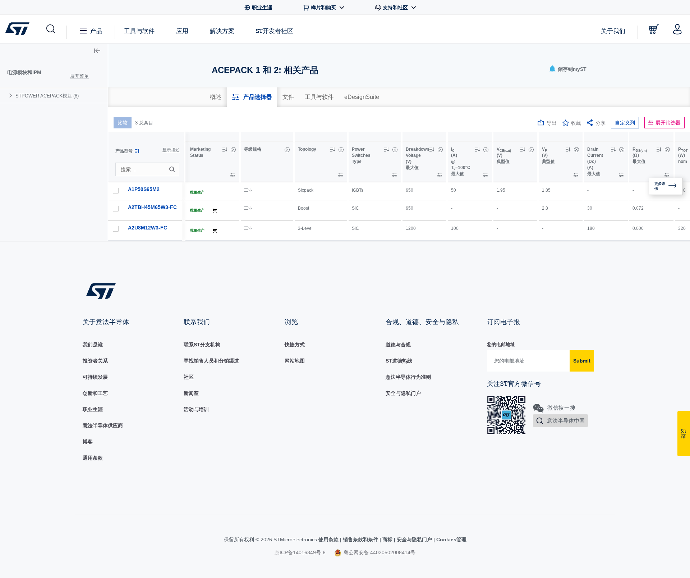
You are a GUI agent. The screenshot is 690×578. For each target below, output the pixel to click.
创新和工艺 (95, 393)
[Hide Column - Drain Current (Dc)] (621, 149)
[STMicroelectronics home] (18, 28)
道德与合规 (398, 344)
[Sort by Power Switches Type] (386, 149)
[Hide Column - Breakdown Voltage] (440, 149)
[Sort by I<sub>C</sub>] (477, 149)
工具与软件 (139, 31)
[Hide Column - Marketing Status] (233, 149)
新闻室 (191, 393)
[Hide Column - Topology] (341, 149)
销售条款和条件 (360, 539)
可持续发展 (95, 377)
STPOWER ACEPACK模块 (47, 96)
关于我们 (613, 31)
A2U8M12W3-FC (147, 228)
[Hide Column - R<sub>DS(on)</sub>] (667, 149)
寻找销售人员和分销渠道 (211, 361)
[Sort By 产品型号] (137, 151)
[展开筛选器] (233, 175)
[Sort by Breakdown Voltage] (431, 149)
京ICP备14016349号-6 (300, 552)
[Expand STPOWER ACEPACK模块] (11, 95)
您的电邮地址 (501, 344)
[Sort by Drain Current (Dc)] (613, 149)
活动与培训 (196, 409)
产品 (96, 31)
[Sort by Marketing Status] (224, 149)
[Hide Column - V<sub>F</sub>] (576, 149)
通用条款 (93, 458)
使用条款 (329, 539)
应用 (182, 31)
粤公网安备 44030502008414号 (378, 552)
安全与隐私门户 (403, 393)
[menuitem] (54, 96)
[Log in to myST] (677, 29)
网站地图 (295, 361)
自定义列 (625, 123)
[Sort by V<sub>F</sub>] (568, 149)
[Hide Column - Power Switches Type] (395, 149)
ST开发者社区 (274, 31)
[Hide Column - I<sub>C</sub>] (486, 149)
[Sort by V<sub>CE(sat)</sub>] (522, 149)
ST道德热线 (399, 361)
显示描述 (171, 150)
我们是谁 (93, 344)
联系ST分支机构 (202, 344)
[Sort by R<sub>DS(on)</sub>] (658, 149)
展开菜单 (79, 76)
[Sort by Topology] (332, 149)
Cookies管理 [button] (450, 539)
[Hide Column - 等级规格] (287, 149)
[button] (50, 29)
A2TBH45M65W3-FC (152, 207)
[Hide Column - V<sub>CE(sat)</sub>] (531, 149)
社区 (189, 377)
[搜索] (173, 169)
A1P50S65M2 (144, 189)
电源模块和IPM (24, 72)
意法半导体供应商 (103, 425)
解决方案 (222, 31)
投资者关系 (95, 361)
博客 (88, 442)
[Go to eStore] (654, 29)
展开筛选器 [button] (668, 123)
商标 (387, 539)
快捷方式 (295, 344)
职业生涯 (93, 409)
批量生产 (197, 192)
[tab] (215, 97)
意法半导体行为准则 (408, 377)
